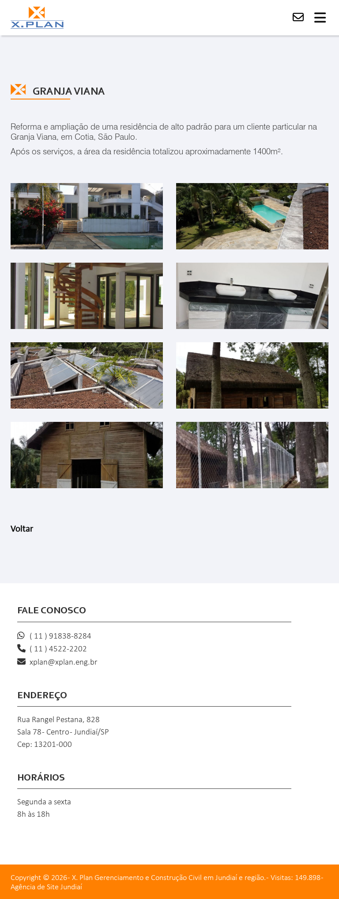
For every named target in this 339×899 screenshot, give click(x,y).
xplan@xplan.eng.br (64, 662)
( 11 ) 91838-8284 (60, 636)
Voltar (22, 529)
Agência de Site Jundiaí (46, 887)
